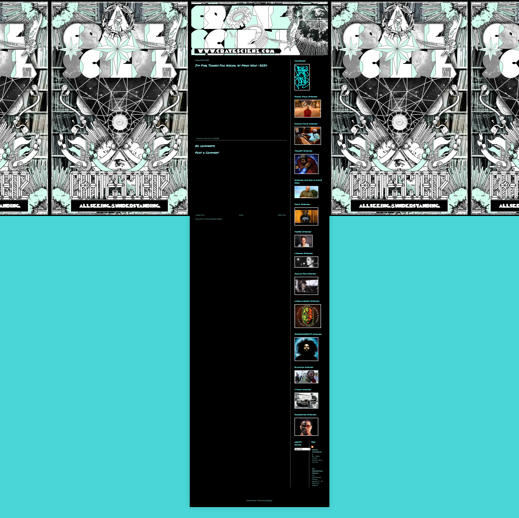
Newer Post (200, 215)
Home (241, 215)
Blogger (269, 501)
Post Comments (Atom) (213, 219)
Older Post (282, 215)
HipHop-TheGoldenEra (317, 452)
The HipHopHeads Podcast (317, 471)
